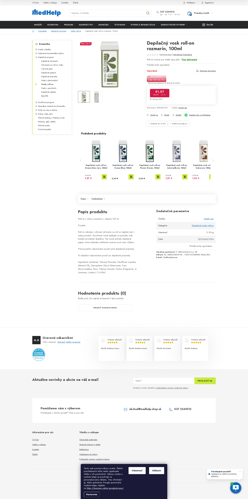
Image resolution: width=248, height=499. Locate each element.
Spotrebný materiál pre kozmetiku (51, 106)
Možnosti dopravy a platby (89, 444)
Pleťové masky (44, 125)
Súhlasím (156, 470)
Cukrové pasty (47, 69)
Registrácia (209, 2)
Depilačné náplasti (48, 92)
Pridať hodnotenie (105, 307)
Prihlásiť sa (205, 381)
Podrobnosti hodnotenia (182, 54)
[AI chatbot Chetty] (236, 488)
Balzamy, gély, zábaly (47, 121)
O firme (35, 2)
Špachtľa (44, 96)
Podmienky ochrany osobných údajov (94, 459)
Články (75, 2)
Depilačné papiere (48, 72)
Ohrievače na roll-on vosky (52, 65)
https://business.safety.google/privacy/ (105, 488)
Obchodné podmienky (88, 439)
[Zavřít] (240, 471)
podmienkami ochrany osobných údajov (172, 388)
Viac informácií (189, 59)
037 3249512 (167, 12)
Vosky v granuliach (48, 88)
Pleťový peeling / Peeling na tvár (51, 118)
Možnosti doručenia (208, 71)
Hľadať (148, 13)
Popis (83, 198)
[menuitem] (38, 25)
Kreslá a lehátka (44, 49)
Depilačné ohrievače (49, 61)
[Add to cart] (104, 176)
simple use (183, 107)
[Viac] (208, 25)
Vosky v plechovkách (49, 80)
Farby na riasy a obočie (47, 110)
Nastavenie (91, 494)
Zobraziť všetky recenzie (68, 342)
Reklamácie (84, 449)
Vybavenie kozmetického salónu (51, 53)
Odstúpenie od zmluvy (88, 454)
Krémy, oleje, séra (45, 114)
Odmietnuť (137, 470)
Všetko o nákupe (50, 2)
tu (85, 482)
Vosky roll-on (47, 84)
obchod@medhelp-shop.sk (145, 409)
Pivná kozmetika (44, 129)
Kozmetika (44, 44)
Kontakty (64, 2)
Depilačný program (46, 57)
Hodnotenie (97, 198)
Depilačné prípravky (49, 76)
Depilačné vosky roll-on (203, 225)
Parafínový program (46, 102)
